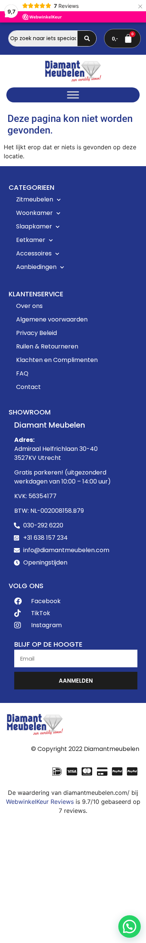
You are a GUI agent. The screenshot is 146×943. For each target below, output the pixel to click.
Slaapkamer (34, 226)
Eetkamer (30, 240)
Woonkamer (34, 213)
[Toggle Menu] (73, 94)
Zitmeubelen (34, 199)
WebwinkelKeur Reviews (40, 801)
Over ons (29, 306)
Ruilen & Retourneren (47, 346)
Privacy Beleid (36, 333)
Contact (28, 387)
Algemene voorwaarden (52, 319)
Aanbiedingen (36, 267)
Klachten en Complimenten (57, 360)
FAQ (22, 373)
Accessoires (34, 253)
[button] (129, 926)
